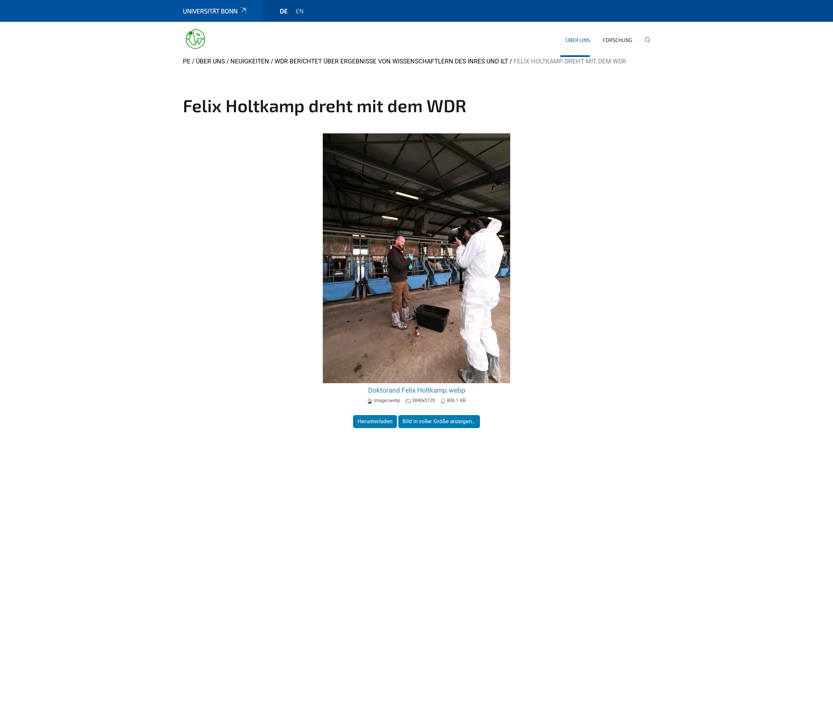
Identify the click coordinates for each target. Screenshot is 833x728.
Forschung (617, 40)
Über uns (578, 40)
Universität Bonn (210, 11)
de (284, 11)
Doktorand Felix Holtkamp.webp (416, 390)
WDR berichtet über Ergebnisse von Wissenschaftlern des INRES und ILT (391, 61)
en (300, 11)
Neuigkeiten (249, 61)
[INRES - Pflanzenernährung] (195, 39)
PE (186, 61)
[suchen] (645, 44)
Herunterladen (375, 421)
